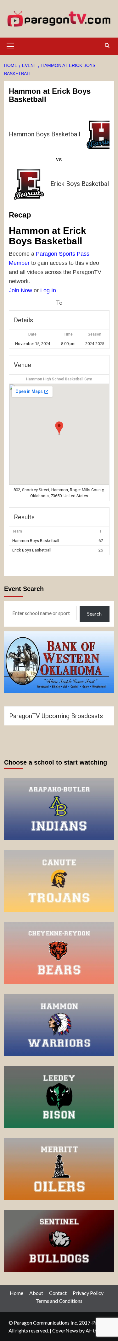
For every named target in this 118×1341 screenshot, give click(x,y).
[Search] (107, 45)
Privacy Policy (88, 1293)
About (36, 1293)
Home (16, 1293)
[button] (10, 45)
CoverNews (65, 1330)
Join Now (20, 290)
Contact (58, 1293)
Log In (48, 290)
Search (94, 614)
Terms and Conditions (59, 1301)
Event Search (24, 588)
